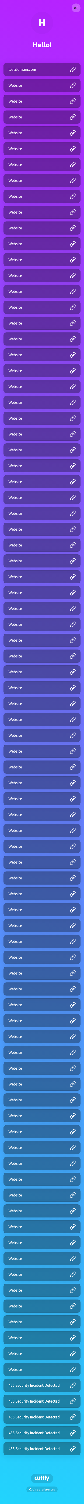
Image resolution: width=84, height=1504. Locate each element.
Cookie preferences (42, 1489)
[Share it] (76, 7)
